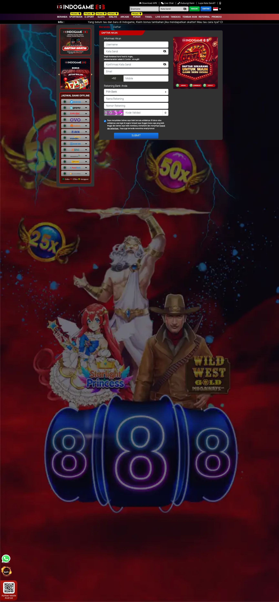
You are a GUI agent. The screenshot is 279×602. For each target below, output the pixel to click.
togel (148, 17)
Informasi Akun (112, 38)
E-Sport (89, 17)
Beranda (62, 17)
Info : (61, 22)
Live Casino (162, 17)
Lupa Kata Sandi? (207, 3)
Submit (136, 135)
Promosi (217, 17)
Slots (101, 17)
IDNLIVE (113, 17)
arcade (124, 17)
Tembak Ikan (189, 17)
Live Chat (169, 3)
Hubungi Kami (187, 3)
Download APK (150, 3)
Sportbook (76, 17)
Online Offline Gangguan (76, 179)
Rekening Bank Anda (115, 86)
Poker (136, 17)
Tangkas (176, 17)
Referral (204, 17)
